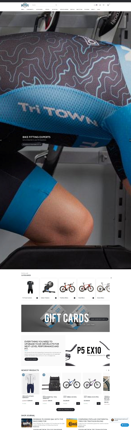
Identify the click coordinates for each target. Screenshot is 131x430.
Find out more (31, 359)
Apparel (47, 9)
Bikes (22, 9)
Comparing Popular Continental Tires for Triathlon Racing (93, 420)
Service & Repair (64, 9)
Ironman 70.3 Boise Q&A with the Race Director (48, 420)
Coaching (86, 9)
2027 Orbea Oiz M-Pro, (91, 397)
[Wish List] (103, 5)
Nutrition (54, 9)
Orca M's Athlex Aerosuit (28, 396)
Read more (36, 426)
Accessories (39, 9)
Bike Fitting (79, 9)
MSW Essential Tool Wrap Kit (50, 397)
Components (30, 9)
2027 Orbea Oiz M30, (70, 397)
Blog (98, 9)
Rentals (72, 9)
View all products (64, 409)
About (93, 9)
